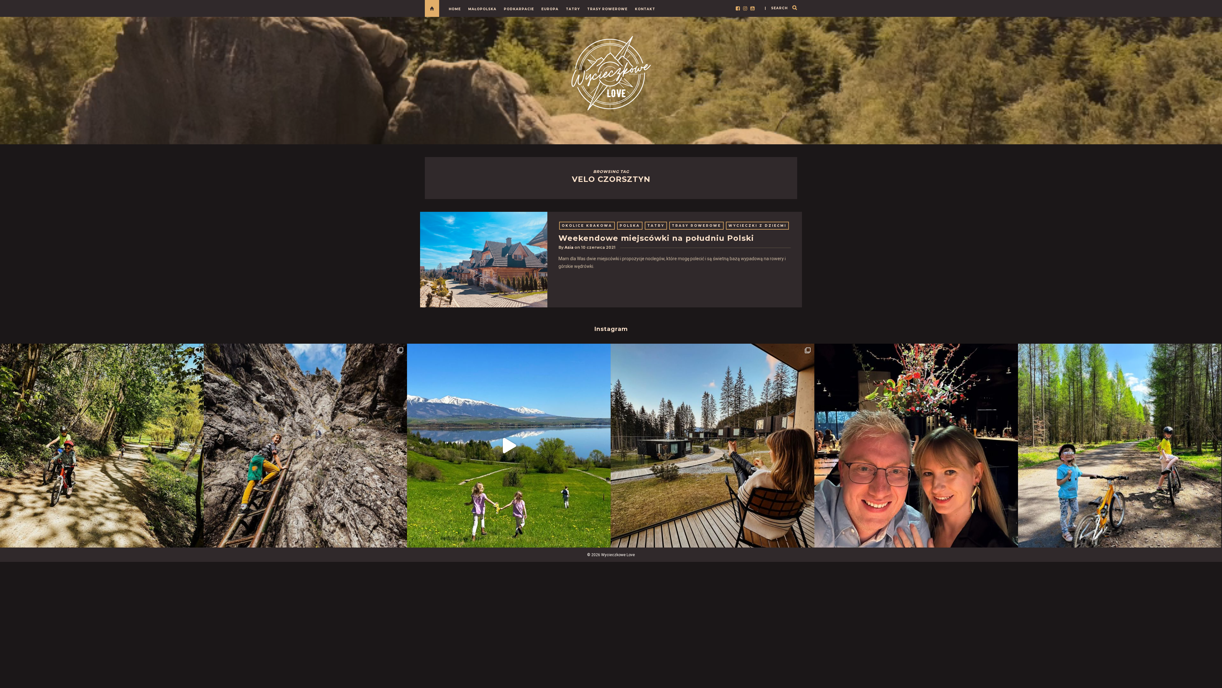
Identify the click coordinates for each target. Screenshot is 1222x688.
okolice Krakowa (587, 226)
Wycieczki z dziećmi (757, 226)
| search (776, 8)
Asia (569, 247)
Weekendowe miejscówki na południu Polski (656, 238)
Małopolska (482, 9)
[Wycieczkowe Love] (611, 72)
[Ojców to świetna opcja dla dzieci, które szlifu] (102, 446)
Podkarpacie (519, 9)
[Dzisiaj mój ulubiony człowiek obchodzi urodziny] (916, 446)
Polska (630, 226)
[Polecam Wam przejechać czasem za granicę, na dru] (305, 446)
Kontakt (645, 9)
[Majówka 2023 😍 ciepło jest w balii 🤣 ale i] (712, 446)
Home (455, 9)
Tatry (573, 9)
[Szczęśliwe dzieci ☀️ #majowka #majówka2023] (509, 446)
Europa (549, 9)
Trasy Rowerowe (607, 9)
